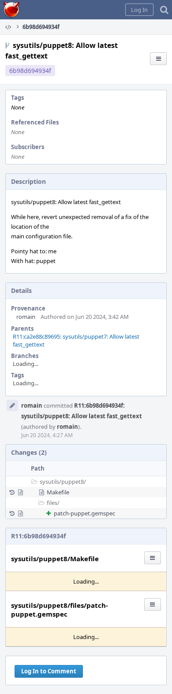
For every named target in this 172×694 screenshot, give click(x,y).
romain (25, 317)
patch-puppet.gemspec (84, 513)
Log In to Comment (48, 671)
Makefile (58, 492)
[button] (139, 10)
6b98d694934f (30, 70)
